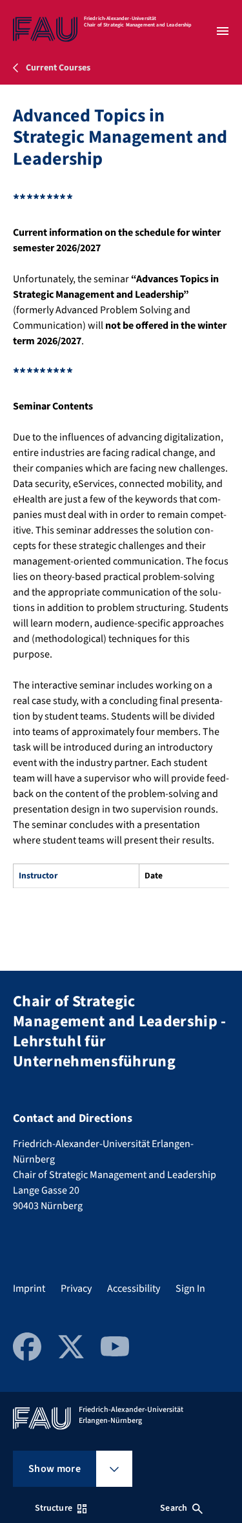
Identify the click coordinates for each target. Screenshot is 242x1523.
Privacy (76, 1288)
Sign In (190, 1288)
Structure (53, 1508)
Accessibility (133, 1288)
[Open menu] (222, 31)
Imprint (29, 1288)
